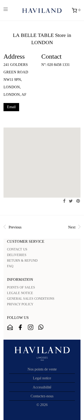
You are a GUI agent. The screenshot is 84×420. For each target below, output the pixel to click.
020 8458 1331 (58, 65)
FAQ (10, 266)
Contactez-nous (42, 396)
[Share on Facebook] (64, 201)
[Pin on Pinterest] (78, 201)
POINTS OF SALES (21, 287)
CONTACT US (17, 249)
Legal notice (42, 378)
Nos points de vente (42, 369)
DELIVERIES (16, 255)
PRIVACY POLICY (20, 304)
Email (11, 107)
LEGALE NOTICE (20, 293)
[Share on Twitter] (71, 201)
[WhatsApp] (41, 327)
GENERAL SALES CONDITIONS (30, 298)
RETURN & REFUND (22, 260)
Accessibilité (42, 387)
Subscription (10, 327)
